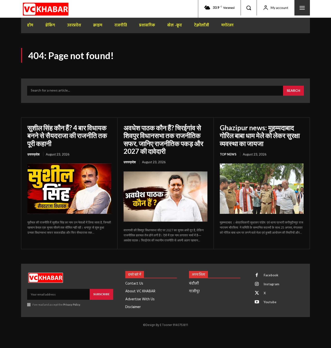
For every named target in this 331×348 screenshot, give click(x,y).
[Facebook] (256, 275)
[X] (256, 293)
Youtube (270, 302)
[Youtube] (256, 302)
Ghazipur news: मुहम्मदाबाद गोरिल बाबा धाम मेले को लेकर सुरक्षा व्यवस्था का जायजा (260, 135)
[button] (248, 7)
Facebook (271, 275)
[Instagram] (256, 284)
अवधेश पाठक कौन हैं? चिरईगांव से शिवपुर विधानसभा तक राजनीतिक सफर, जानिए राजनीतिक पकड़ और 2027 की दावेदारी (163, 139)
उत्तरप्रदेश (33, 154)
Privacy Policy (71, 304)
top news (228, 154)
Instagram (271, 284)
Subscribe (101, 294)
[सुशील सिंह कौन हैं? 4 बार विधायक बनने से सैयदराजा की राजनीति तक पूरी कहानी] (69, 188)
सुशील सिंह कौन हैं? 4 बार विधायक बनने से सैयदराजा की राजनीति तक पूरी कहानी (67, 135)
